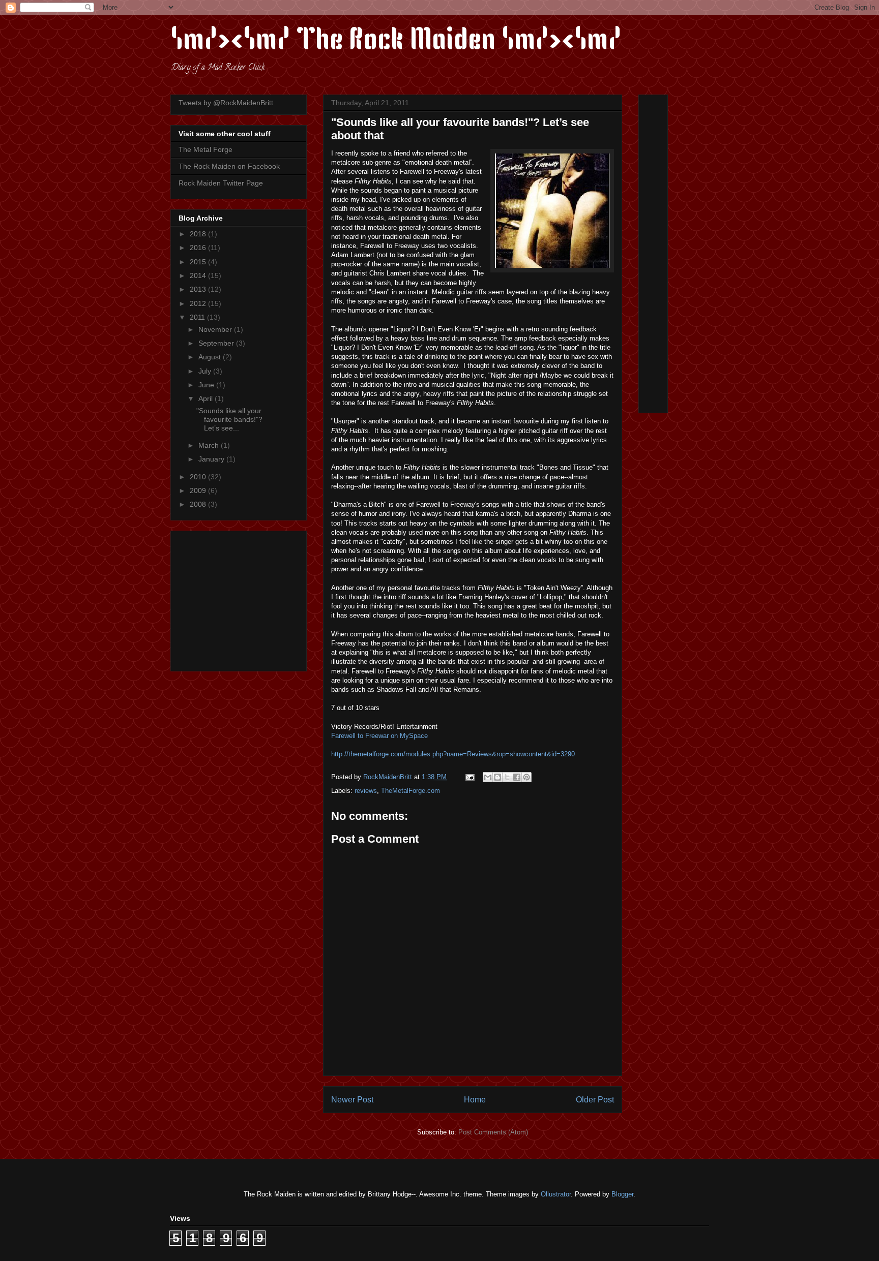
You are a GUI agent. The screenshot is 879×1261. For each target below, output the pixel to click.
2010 (199, 477)
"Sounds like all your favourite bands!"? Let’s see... (229, 419)
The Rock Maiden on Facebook (229, 166)
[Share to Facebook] (517, 777)
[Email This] (488, 777)
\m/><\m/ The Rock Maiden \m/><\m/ (396, 41)
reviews (366, 790)
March (209, 445)
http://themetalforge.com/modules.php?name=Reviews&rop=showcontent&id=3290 (453, 754)
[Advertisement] (242, 598)
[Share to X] (507, 777)
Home (475, 1099)
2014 (199, 275)
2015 (199, 262)
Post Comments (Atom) (493, 1132)
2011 (198, 317)
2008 (199, 504)
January (212, 459)
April (206, 398)
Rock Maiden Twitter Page (221, 183)
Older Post (595, 1099)
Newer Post (352, 1099)
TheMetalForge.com (410, 790)
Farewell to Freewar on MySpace (379, 736)
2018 (199, 234)
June (207, 385)
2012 (199, 303)
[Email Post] (469, 777)
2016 (199, 247)
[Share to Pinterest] (526, 777)
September (217, 343)
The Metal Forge (205, 149)
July (205, 371)
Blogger (622, 1194)
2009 (199, 490)
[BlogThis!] (497, 777)
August (210, 357)
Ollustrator (556, 1194)
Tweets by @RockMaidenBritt (226, 103)
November (216, 329)
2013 (199, 289)
